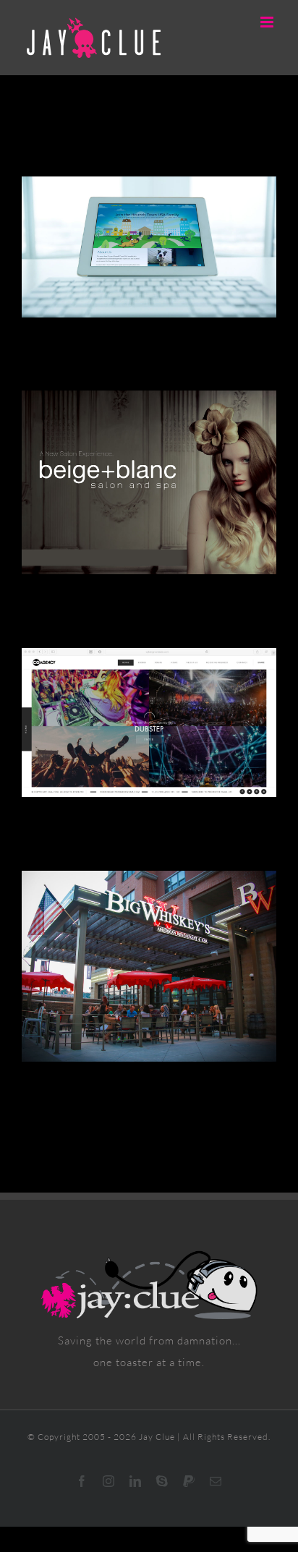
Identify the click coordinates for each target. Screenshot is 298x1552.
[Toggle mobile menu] (268, 22)
